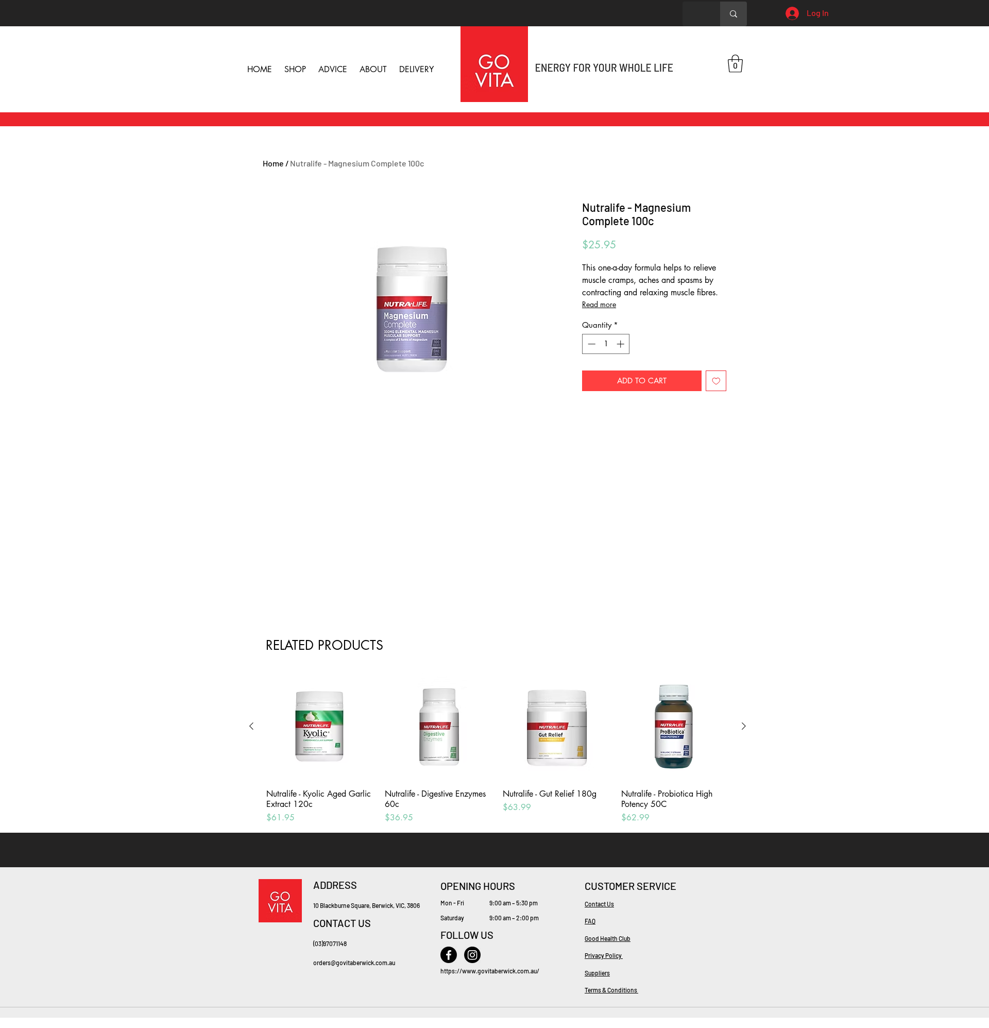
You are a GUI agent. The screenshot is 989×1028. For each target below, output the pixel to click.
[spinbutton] (606, 343)
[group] (497, 748)
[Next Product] (744, 726)
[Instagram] (472, 955)
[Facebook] (448, 955)
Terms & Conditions (611, 989)
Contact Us (599, 903)
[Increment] (621, 343)
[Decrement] (591, 343)
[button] (735, 64)
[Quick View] (320, 726)
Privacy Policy (604, 955)
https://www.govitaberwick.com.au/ (489, 970)
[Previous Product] (251, 726)
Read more (599, 304)
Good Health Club (607, 938)
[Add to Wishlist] (716, 381)
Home (273, 163)
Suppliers (597, 972)
